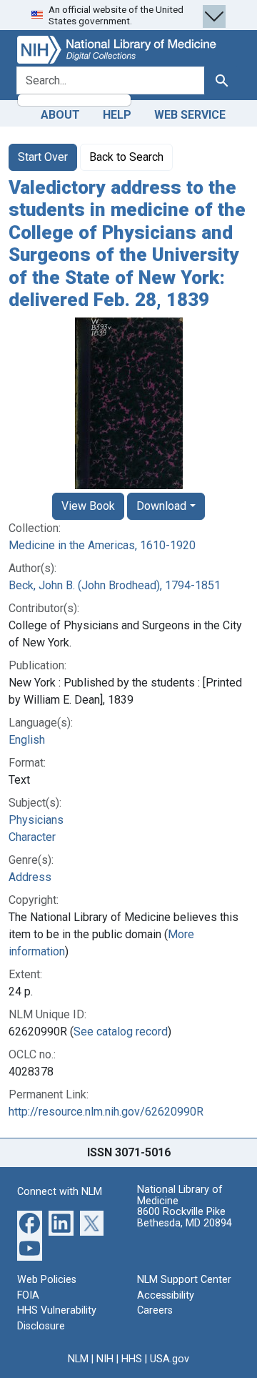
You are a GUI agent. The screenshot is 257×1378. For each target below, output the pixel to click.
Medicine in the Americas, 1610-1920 (102, 545)
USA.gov (169, 1359)
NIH (105, 1359)
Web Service (190, 115)
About (60, 115)
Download (161, 506)
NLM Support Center (184, 1280)
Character (32, 837)
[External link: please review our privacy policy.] (29, 1222)
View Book (88, 506)
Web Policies (46, 1280)
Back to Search (126, 157)
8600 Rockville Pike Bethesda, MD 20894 (184, 1217)
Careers (155, 1310)
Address (30, 877)
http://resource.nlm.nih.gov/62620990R (106, 1111)
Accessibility (165, 1295)
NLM (78, 1359)
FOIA (28, 1295)
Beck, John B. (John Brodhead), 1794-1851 (115, 585)
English (27, 740)
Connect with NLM (59, 1192)
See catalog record (121, 1031)
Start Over (43, 157)
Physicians (36, 820)
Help (117, 115)
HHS (131, 1359)
